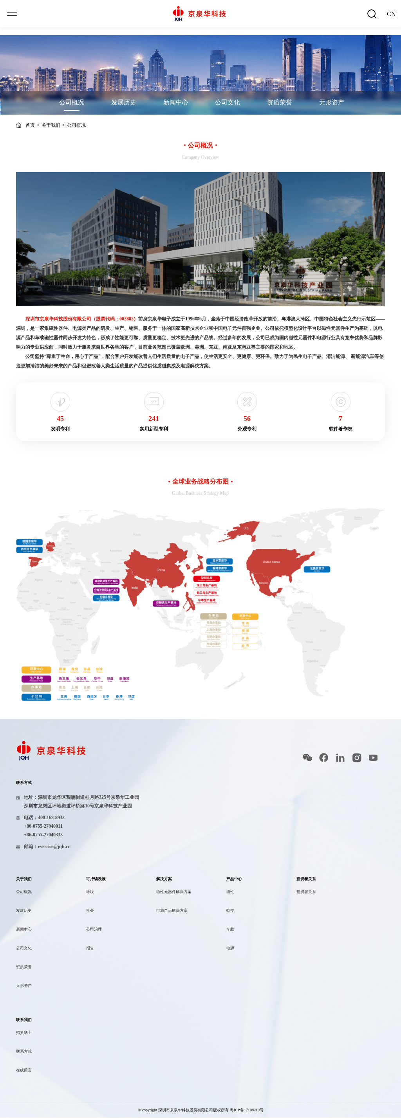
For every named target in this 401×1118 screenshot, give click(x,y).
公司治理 (94, 929)
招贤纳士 (24, 1032)
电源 (230, 948)
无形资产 (331, 102)
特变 (230, 910)
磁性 (230, 892)
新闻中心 (175, 102)
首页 (30, 125)
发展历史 (123, 102)
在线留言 (24, 1070)
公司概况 (71, 102)
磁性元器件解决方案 (173, 892)
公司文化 (227, 102)
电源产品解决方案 (172, 910)
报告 (90, 948)
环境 (90, 892)
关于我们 (51, 125)
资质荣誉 (279, 102)
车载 (230, 929)
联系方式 (24, 1051)
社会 (90, 910)
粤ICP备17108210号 (247, 1110)
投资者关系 (306, 892)
